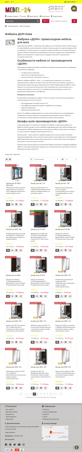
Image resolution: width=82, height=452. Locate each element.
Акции (24, 16)
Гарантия (46, 414)
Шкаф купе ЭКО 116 (63, 321)
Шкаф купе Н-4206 (13, 275)
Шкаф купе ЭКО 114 (38, 321)
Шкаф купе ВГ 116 (38, 183)
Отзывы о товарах (12, 16)
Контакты (46, 409)
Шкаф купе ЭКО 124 (13, 367)
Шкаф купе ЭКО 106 (13, 321)
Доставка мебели (11, 412)
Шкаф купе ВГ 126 (62, 183)
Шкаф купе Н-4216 (38, 275)
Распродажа (46, 16)
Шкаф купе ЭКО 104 (63, 275)
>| (61, 394)
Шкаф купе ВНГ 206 (13, 229)
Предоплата (10, 414)
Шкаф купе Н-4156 (38, 229)
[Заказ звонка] (77, 447)
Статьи (45, 416)
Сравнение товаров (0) (12, 154)
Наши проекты (57, 16)
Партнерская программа (51, 419)
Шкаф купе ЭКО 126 (38, 367)
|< (21, 394)
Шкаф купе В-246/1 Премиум (13, 184)
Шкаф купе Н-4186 (62, 229)
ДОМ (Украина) (25, 26)
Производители (13, 26)
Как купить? (10, 409)
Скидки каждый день (50, 412)
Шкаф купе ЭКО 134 (63, 367)
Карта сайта (10, 419)
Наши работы (34, 16)
